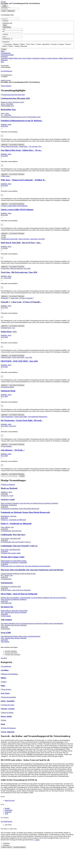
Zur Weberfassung (6, 71)
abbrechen (4, 144)
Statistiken (6, 845)
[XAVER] (3, 1)
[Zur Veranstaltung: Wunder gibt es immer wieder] (11, 553)
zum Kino (4, 658)
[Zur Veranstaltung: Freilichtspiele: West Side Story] (11, 531)
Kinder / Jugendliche (43, 44)
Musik (11, 46)
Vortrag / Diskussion (21, 46)
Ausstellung (8, 44)
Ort (3, 37)
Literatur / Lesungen (57, 44)
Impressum (8, 812)
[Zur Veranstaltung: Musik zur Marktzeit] (8, 484)
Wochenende (6, 27)
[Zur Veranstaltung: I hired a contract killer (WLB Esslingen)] (14, 206)
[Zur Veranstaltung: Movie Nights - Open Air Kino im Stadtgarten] (16, 590)
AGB (6, 813)
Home (3, 51)
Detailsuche (11, 11)
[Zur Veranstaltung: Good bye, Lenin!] (7, 495)
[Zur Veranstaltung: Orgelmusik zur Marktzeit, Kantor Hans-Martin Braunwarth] (20, 508)
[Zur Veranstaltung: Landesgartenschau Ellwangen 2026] (13, 94)
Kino (2, 62)
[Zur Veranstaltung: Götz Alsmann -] (6, 446)
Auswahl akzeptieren (19, 847)
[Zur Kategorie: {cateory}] (6, 666)
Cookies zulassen (7, 847)
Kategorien (4, 56)
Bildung (16, 44)
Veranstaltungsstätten (7, 55)
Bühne (23, 44)
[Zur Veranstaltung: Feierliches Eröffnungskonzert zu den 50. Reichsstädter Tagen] (21, 117)
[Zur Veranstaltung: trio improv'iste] (6, 603)
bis (3, 31)
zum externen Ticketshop (16, 144)
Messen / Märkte (58, 58)
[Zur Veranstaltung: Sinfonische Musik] (7, 387)
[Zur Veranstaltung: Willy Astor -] (5, 176)
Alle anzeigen (5, 641)
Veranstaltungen (6, 53)
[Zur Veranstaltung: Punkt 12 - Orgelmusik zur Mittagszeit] (13, 520)
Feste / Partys (31, 44)
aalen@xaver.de (10, 800)
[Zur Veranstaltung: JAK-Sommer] (6, 616)
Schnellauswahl (7, 23)
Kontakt (7, 808)
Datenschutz (8, 810)
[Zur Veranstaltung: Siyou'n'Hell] (5, 629)
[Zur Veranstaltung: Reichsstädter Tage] (7, 106)
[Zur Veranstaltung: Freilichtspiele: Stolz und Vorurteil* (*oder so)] (16, 542)
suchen (4, 11)
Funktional (6, 843)
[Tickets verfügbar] (1, 128)
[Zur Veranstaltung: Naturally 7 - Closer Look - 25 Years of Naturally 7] (17, 298)
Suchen (4, 49)
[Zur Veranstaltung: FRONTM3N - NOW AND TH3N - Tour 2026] (16, 357)
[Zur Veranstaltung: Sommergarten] (6, 579)
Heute (4, 25)
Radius (4, 39)
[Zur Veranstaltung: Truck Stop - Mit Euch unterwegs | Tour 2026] (15, 268)
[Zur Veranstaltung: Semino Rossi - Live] (8, 328)
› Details (36, 840)
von (3, 29)
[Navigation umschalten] (9, 7)
